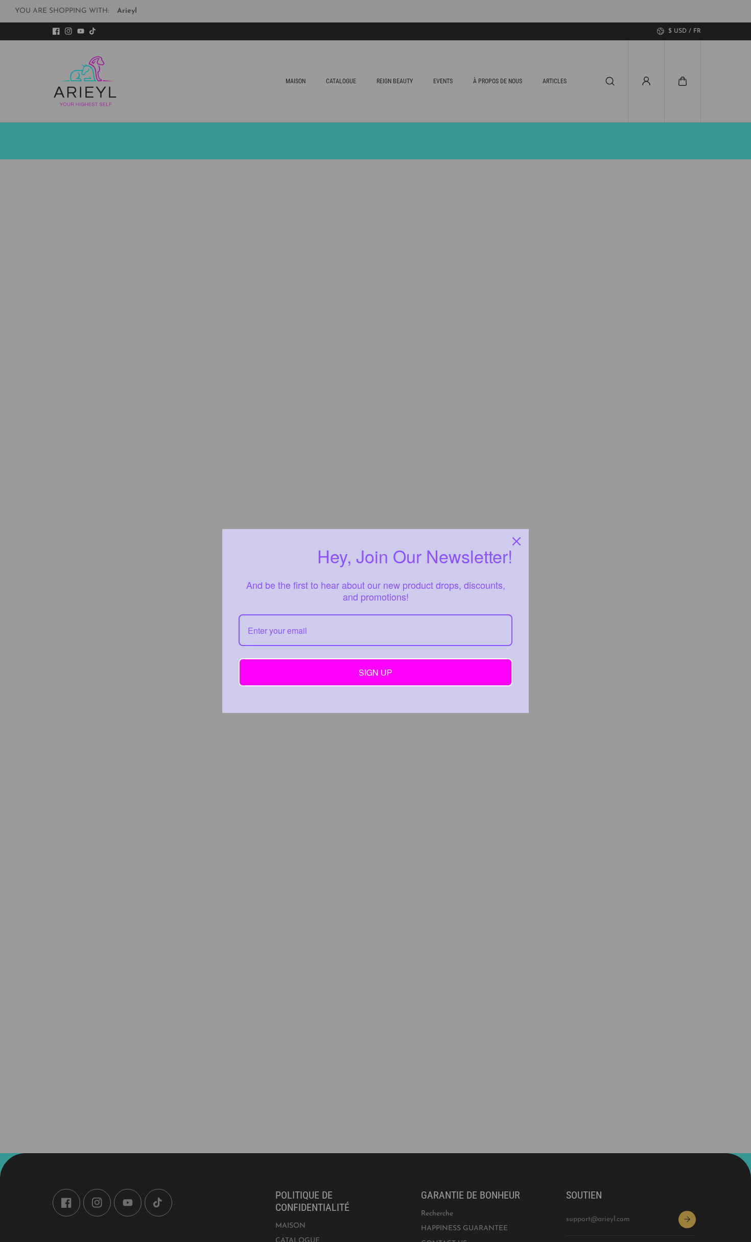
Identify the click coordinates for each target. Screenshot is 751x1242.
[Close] (516, 541)
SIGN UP (375, 672)
